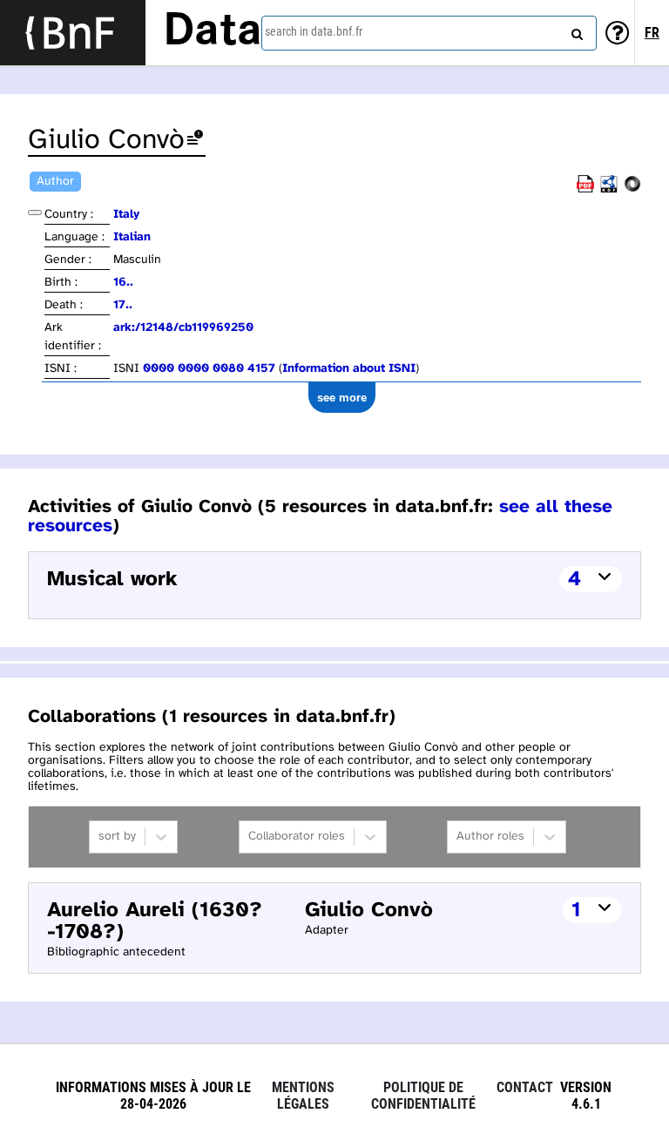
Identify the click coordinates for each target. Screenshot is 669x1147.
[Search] (575, 30)
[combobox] (429, 33)
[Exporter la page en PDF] (585, 189)
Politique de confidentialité (423, 1095)
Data (212, 32)
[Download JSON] (632, 189)
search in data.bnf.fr (313, 31)
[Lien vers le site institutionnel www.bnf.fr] (72, 32)
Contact (525, 1087)
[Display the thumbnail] (35, 212)
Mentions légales (303, 1095)
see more (342, 397)
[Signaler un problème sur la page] (195, 140)
